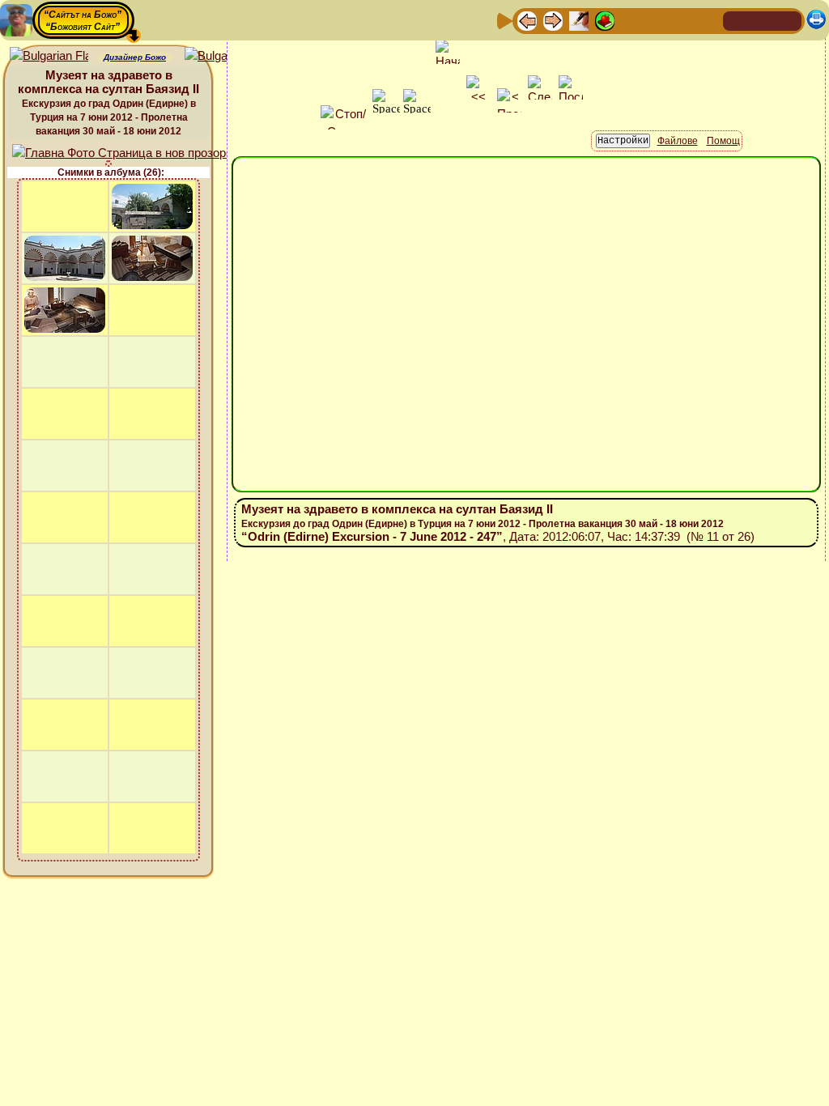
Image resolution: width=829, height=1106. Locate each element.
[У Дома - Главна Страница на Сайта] (736, 20)
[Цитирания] (604, 20)
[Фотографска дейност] (656, 20)
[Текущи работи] (630, 20)
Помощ (723, 141)
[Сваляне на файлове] (682, 20)
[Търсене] (708, 20)
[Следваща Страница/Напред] (553, 20)
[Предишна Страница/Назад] (527, 20)
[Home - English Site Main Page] (788, 20)
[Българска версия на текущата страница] (224, 56)
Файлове (677, 141)
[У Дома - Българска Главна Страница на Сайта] (762, 20)
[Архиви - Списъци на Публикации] (579, 20)
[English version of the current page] (49, 56)
